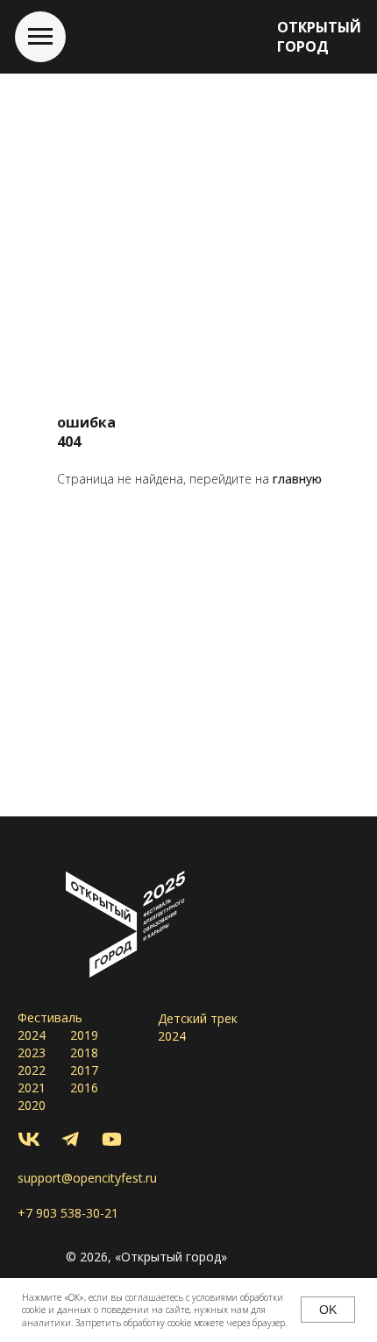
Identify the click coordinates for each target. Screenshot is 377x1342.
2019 (84, 1035)
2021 (32, 1087)
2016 (84, 1087)
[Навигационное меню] (40, 37)
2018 (84, 1052)
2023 (32, 1052)
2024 (32, 1035)
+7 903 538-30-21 (68, 1212)
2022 (32, 1070)
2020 (32, 1105)
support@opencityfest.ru (87, 1177)
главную (297, 478)
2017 (84, 1070)
